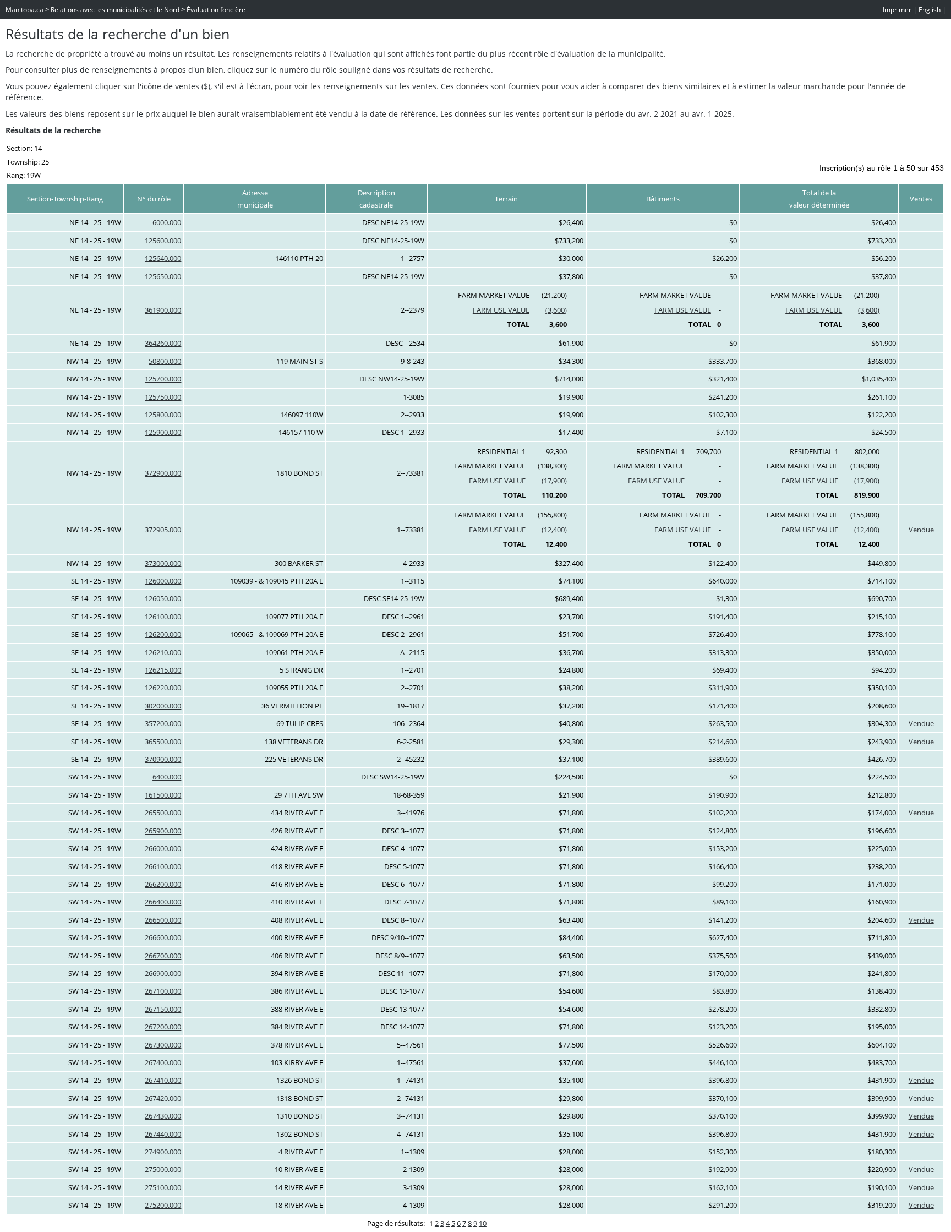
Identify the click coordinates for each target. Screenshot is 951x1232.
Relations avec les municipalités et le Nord (115, 10)
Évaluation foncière (216, 10)
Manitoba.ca (24, 10)
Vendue (921, 530)
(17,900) (554, 481)
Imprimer (897, 10)
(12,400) (554, 530)
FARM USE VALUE (501, 310)
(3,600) (556, 310)
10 (483, 1223)
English (930, 10)
